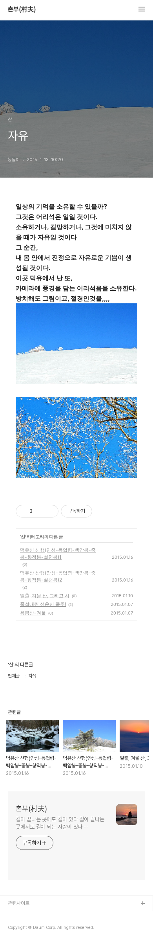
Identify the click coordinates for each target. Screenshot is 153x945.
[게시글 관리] (50, 511)
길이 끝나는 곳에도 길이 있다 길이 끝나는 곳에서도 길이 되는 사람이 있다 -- (60, 823)
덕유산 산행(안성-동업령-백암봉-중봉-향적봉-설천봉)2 (58, 576)
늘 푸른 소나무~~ (25, 916)
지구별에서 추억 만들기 (31, 929)
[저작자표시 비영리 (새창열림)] (99, 511)
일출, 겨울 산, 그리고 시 (44, 595)
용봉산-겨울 (33, 613)
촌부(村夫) (22, 9)
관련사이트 (18, 903)
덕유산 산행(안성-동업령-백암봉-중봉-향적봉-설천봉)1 (58, 553)
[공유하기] (40, 511)
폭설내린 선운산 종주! (43, 604)
